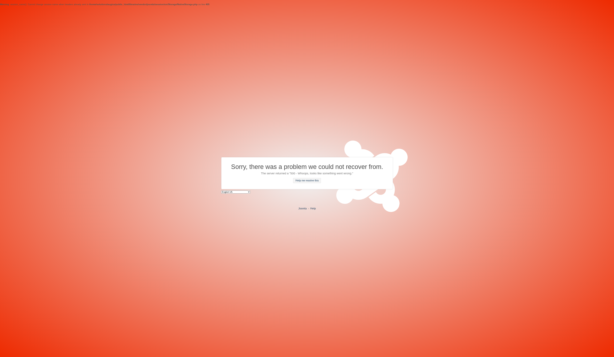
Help (313, 208)
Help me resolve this (307, 180)
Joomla (302, 208)
